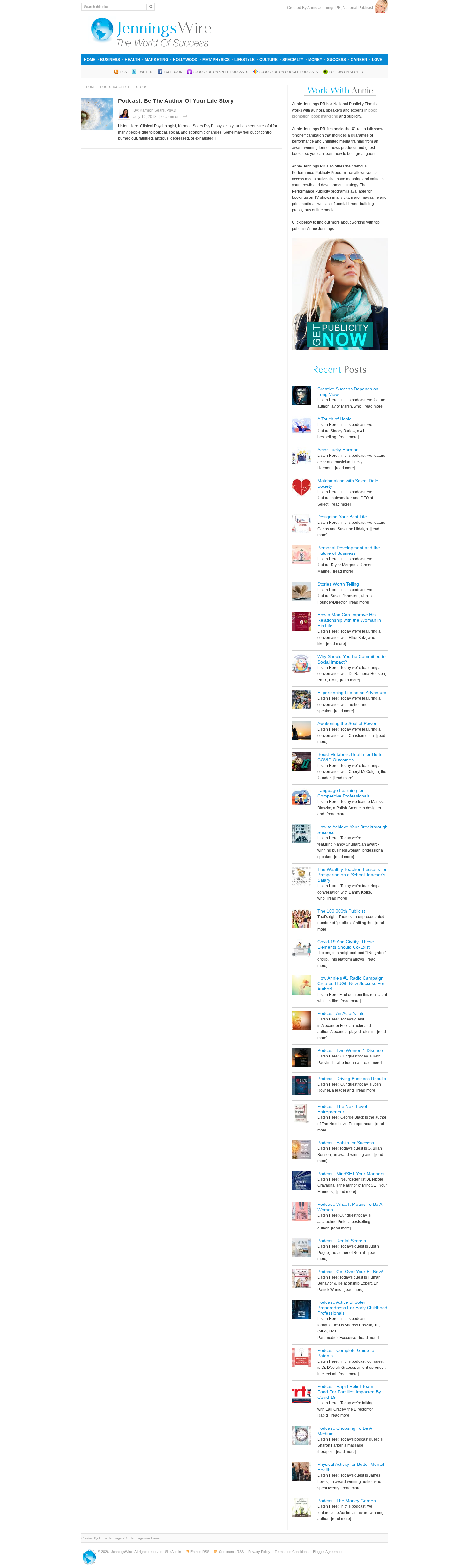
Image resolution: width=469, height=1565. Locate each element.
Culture (268, 60)
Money (315, 60)
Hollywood (185, 60)
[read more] (373, 406)
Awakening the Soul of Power (346, 723)
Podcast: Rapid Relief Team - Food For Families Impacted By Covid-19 (349, 1392)
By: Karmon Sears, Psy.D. (155, 110)
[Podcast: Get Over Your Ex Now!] (301, 1279)
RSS (123, 72)
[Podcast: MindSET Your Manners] (301, 1181)
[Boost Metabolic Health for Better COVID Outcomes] (301, 762)
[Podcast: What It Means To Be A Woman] (301, 1212)
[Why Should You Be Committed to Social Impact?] (301, 664)
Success (336, 60)
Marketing (156, 60)
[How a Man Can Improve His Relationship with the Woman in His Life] (301, 623)
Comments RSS (231, 1552)
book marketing (324, 116)
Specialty (292, 60)
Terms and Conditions (292, 1552)
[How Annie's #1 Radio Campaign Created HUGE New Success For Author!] (301, 986)
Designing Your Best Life (342, 516)
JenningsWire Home (145, 1538)
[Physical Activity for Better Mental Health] (301, 1472)
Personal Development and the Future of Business (348, 550)
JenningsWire (121, 1552)
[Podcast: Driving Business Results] (301, 1086)
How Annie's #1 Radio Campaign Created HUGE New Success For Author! (350, 983)
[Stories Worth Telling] (301, 592)
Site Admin (173, 1552)
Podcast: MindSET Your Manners (350, 1173)
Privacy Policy (259, 1552)
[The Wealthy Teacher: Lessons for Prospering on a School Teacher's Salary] (301, 877)
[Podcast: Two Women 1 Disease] (301, 1058)
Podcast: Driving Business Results (351, 1078)
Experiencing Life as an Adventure (351, 692)
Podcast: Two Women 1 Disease (350, 1050)
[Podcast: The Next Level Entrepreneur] (301, 1114)
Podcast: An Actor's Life (341, 1013)
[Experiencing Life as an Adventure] (301, 700)
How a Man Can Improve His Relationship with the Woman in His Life (349, 620)
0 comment (171, 117)
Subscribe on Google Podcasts (288, 72)
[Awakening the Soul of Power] (301, 731)
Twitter (145, 72)
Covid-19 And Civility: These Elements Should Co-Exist (345, 944)
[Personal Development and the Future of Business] (301, 556)
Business (110, 60)
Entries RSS (199, 1552)
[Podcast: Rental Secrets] (301, 1248)
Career (359, 60)
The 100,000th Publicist (341, 911)
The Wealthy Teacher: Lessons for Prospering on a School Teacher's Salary (352, 875)
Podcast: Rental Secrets (341, 1240)
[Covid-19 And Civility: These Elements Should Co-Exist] (301, 950)
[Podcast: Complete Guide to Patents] (301, 1358)
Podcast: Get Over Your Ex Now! (350, 1271)
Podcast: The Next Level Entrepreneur (342, 1109)
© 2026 (104, 1552)
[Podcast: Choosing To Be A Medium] (301, 1436)
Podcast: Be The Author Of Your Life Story (176, 101)
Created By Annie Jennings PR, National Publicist (331, 7)
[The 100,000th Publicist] (301, 919)
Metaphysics (216, 60)
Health (132, 60)
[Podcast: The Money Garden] (301, 1508)
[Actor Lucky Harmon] (301, 458)
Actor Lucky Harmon (338, 449)
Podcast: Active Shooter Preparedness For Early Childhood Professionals (352, 1308)
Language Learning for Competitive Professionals (343, 793)
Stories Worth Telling (338, 584)
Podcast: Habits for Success (345, 1142)
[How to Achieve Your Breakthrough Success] (301, 835)
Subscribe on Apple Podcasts (220, 72)
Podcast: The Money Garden (346, 1500)
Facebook (173, 72)
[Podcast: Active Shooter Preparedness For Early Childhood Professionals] (301, 1310)
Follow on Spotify (346, 72)
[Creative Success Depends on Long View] (301, 397)
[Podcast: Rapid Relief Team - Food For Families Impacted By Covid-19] (301, 1394)
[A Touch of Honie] (301, 427)
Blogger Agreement (327, 1552)
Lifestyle (244, 60)
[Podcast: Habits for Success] (301, 1150)
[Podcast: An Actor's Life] (301, 1021)
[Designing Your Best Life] (301, 525)
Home (89, 60)
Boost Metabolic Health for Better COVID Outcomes (350, 757)
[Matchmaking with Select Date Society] (301, 489)
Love (377, 60)
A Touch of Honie (334, 418)
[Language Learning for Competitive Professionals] (301, 798)
